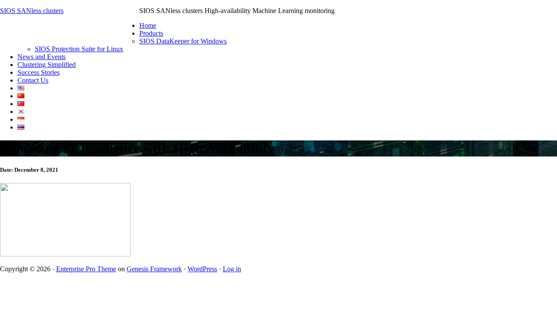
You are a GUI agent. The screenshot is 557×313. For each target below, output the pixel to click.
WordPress (202, 269)
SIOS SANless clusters (32, 10)
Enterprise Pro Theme (86, 269)
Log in (232, 269)
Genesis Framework (154, 269)
